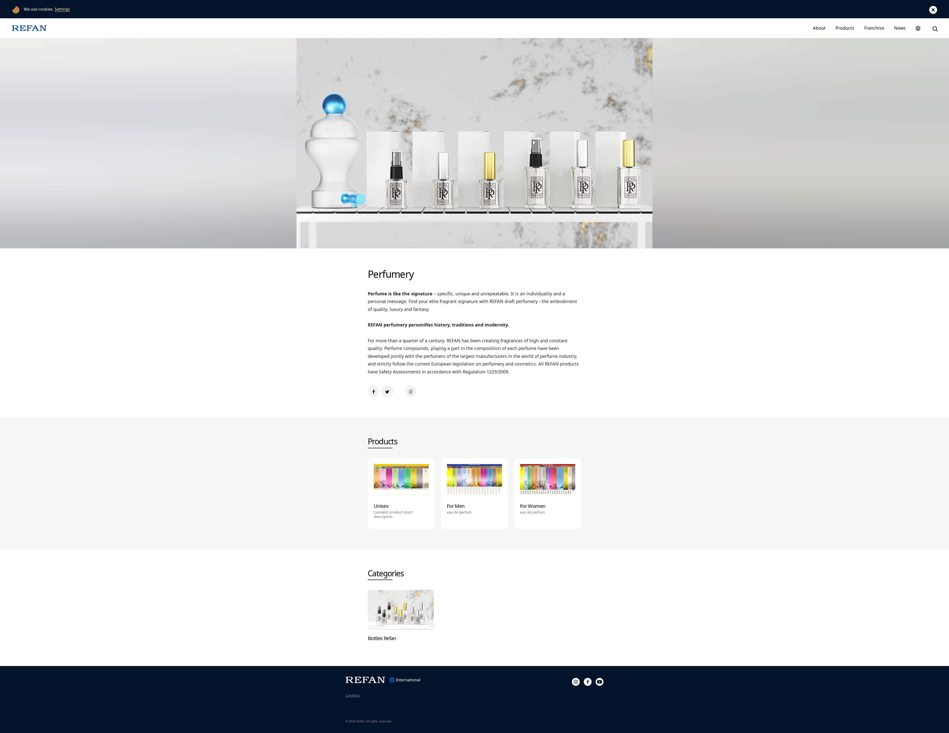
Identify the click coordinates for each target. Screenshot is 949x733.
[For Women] (547, 493)
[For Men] (474, 493)
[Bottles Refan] (401, 618)
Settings (62, 9)
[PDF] (411, 391)
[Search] (935, 28)
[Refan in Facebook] (588, 681)
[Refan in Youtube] (599, 681)
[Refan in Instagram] (576, 681)
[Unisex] (401, 493)
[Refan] (29, 28)
